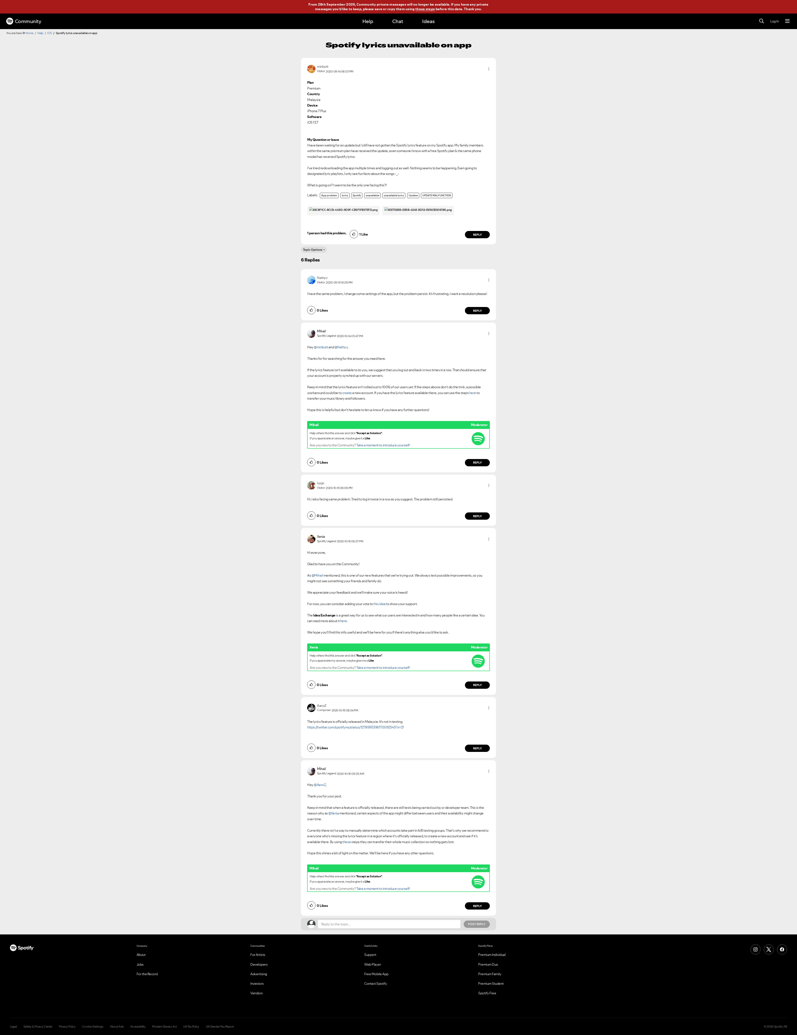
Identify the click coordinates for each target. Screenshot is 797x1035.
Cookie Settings (92, 1026)
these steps (425, 9)
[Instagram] (755, 949)
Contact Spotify (375, 983)
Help (367, 21)
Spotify (357, 195)
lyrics (345, 195)
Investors (257, 983)
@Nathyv (341, 347)
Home (29, 33)
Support (370, 954)
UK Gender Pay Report (220, 1026)
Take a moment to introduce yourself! (383, 445)
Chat (397, 21)
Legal (13, 1026)
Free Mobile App (376, 974)
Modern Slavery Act (164, 1026)
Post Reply (476, 924)
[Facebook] (782, 949)
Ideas (428, 21)
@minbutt (321, 347)
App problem (329, 195)
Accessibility (138, 1026)
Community (28, 21)
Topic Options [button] (312, 250)
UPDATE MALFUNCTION (436, 195)
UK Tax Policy (191, 1026)
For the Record (147, 974)
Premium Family (489, 974)
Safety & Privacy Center (38, 1026)
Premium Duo (488, 964)
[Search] (761, 21)
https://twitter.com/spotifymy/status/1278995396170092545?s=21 (355, 727)
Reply (477, 235)
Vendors (256, 993)
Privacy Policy (67, 1026)
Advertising (258, 974)
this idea (379, 604)
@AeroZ (320, 784)
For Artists (257, 954)
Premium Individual (492, 954)
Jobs (140, 964)
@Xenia (333, 813)
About (141, 954)
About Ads (117, 1026)
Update (413, 195)
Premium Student (491, 983)
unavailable (372, 195)
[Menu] (787, 21)
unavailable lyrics (394, 195)
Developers (259, 964)
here (472, 392)
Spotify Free (487, 993)
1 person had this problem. (326, 233)
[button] (489, 69)
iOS (49, 33)
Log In (774, 21)
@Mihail (317, 575)
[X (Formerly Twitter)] (769, 949)
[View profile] (311, 68)
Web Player (372, 964)
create (347, 392)
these (346, 842)
